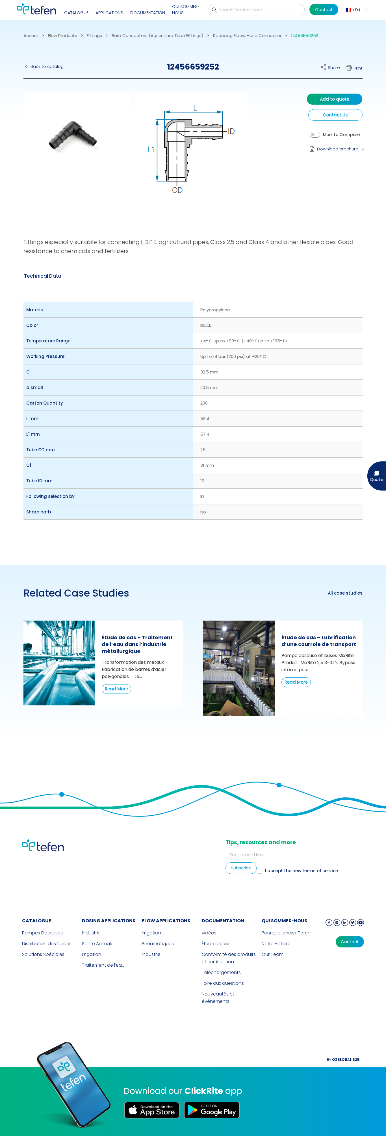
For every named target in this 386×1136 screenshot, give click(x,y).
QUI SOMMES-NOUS (186, 9)
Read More (116, 689)
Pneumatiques (158, 943)
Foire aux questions (223, 983)
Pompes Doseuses (42, 933)
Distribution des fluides (46, 943)
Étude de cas (216, 943)
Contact (324, 9)
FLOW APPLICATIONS (166, 920)
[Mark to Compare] (315, 135)
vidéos (209, 933)
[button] (356, 10)
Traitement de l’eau (103, 965)
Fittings (94, 35)
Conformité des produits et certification (229, 958)
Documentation (147, 13)
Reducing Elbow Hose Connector (247, 35)
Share (334, 67)
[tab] (43, 276)
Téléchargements (221, 972)
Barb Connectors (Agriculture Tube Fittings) (157, 35)
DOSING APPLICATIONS (108, 920)
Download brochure (337, 149)
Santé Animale (98, 943)
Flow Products (62, 35)
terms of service (320, 871)
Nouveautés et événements (218, 998)
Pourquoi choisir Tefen (286, 933)
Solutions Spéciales (43, 954)
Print (358, 68)
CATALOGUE (76, 13)
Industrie (91, 933)
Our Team (272, 954)
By (343, 1059)
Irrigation (91, 954)
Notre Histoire (276, 943)
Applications (109, 13)
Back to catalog (47, 66)
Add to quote (334, 99)
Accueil (30, 35)
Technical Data (42, 276)
